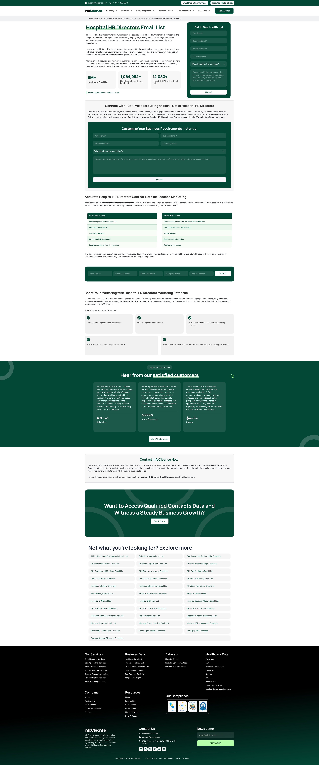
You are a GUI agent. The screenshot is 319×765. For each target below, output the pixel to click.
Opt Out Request (166, 758)
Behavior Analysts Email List (151, 556)
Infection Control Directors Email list (107, 616)
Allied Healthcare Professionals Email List (109, 556)
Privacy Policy (151, 758)
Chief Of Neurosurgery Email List (153, 571)
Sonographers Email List (197, 630)
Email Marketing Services (194, 3)
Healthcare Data (184, 11)
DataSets (125, 11)
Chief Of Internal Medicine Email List (107, 571)
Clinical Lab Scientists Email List (153, 578)
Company (110, 11)
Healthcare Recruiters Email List (153, 586)
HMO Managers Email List (102, 593)
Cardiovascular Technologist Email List (204, 556)
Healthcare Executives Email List (140, 18)
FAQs (178, 758)
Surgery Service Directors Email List (107, 638)
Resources (202, 11)
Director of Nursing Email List (200, 578)
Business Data (165, 11)
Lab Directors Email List (149, 616)
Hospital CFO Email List (101, 601)
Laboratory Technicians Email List (202, 616)
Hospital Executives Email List (104, 608)
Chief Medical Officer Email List (105, 563)
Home (90, 18)
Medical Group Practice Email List (154, 623)
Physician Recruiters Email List (200, 586)
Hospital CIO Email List (149, 601)
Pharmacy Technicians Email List (105, 630)
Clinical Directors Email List (103, 578)
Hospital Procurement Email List (201, 608)
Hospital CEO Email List (197, 593)
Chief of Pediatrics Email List (199, 571)
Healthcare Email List (116, 18)
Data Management (143, 11)
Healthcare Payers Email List (103, 586)
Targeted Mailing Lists (222, 3)
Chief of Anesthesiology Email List (202, 563)
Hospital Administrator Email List (153, 593)
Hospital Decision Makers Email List (202, 601)
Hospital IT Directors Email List (152, 608)
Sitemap (186, 758)
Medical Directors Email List (103, 623)
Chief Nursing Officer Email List (153, 563)
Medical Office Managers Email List (202, 623)
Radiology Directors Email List (152, 630)
